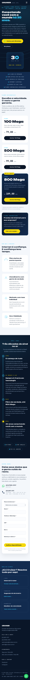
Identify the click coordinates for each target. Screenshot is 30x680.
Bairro (6, 529)
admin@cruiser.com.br (8, 644)
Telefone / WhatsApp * (10, 515)
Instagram (4, 664)
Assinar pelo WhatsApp (14, 41)
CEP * (5, 522)
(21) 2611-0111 (5, 637)
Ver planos (7, 46)
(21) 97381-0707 (6, 640)
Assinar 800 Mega (15, 199)
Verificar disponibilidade (13, 545)
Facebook (4, 662)
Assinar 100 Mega (15, 138)
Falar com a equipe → (12, 231)
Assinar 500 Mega (15, 167)
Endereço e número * (10, 536)
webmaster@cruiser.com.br (9, 642)
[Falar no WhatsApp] (26, 676)
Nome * (6, 509)
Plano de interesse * (9, 501)
